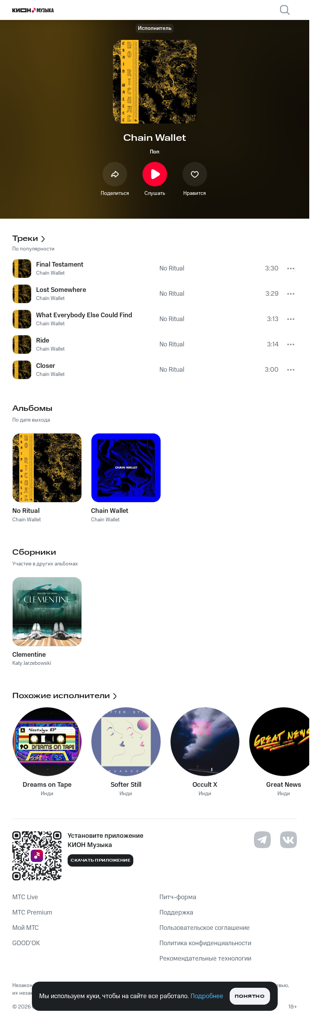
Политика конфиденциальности (205, 943)
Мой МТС (25, 928)
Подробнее (207, 996)
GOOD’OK (26, 943)
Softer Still (126, 785)
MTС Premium (32, 912)
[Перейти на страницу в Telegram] (262, 839)
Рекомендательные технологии (205, 958)
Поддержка (176, 912)
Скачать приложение (100, 860)
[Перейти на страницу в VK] (288, 839)
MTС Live (25, 897)
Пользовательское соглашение (204, 928)
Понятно (249, 996)
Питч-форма (177, 897)
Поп (154, 152)
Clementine (29, 655)
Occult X (204, 785)
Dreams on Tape (47, 785)
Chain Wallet (109, 511)
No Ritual (26, 511)
